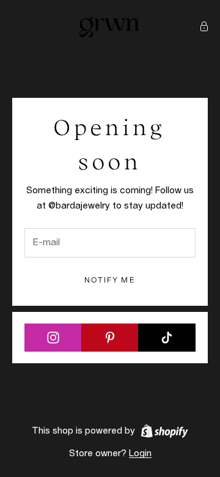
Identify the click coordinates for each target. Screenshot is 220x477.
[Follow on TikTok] (167, 337)
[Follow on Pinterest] (110, 337)
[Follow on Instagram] (53, 337)
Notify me (109, 279)
